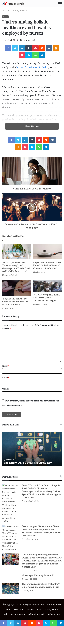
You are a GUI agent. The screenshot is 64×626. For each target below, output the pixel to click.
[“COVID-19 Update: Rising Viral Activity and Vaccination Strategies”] (47, 286)
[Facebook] (8, 48)
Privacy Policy (51, 609)
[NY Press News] (13, 3)
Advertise (8, 614)
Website (6, 389)
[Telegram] (42, 55)
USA (16, 609)
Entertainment (27, 609)
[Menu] (60, 3)
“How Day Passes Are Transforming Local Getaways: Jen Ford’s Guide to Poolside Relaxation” (16, 267)
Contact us (20, 614)
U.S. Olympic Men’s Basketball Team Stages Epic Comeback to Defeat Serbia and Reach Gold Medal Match (29, 459)
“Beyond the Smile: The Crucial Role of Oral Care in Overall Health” (15, 301)
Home (7, 10)
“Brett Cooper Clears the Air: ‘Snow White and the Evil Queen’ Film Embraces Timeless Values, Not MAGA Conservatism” (41, 531)
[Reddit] (42, 48)
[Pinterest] (35, 48)
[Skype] (28, 55)
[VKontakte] (49, 48)
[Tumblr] (28, 48)
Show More (31, 126)
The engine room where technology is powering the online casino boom (41, 585)
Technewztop (53, 614)
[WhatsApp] (35, 55)
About (39, 609)
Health (23, 10)
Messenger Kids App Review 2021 (39, 575)
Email (5, 377)
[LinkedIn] (22, 48)
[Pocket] (22, 55)
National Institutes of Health (32, 67)
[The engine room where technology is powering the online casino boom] (10, 588)
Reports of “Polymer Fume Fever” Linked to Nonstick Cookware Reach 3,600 (47, 265)
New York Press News (51, 604)
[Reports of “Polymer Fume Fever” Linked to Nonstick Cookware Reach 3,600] (47, 251)
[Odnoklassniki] (56, 48)
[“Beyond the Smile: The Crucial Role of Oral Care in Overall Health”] (16, 288)
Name (5, 366)
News (15, 10)
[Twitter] (15, 48)
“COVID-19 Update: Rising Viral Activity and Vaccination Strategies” (46, 297)
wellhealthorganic (36, 614)
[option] (32, 449)
